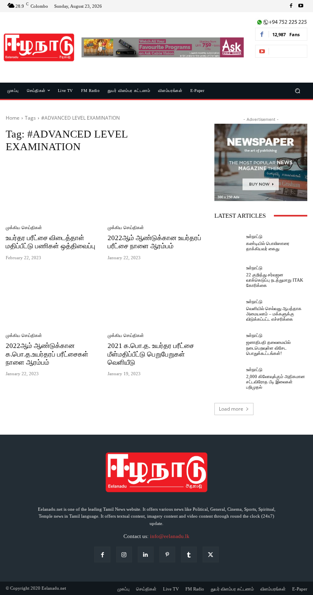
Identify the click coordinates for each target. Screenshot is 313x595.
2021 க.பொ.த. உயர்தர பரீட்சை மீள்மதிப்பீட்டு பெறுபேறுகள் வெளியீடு (151, 354)
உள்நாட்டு (254, 236)
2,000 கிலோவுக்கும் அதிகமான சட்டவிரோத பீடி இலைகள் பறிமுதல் (275, 381)
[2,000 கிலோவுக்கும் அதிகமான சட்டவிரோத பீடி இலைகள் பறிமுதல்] (228, 378)
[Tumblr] (189, 554)
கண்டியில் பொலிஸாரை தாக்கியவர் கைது (267, 246)
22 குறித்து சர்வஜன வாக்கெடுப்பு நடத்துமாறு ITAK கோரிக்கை (274, 280)
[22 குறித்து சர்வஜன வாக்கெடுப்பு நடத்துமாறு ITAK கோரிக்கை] (228, 277)
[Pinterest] (167, 554)
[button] (298, 90)
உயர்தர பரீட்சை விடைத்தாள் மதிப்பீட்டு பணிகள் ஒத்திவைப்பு (50, 242)
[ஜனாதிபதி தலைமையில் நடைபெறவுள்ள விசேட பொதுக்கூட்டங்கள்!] (228, 345)
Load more (231, 408)
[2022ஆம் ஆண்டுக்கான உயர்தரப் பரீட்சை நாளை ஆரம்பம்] (155, 190)
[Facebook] (291, 6)
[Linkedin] (146, 554)
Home (13, 117)
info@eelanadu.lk (170, 536)
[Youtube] (301, 6)
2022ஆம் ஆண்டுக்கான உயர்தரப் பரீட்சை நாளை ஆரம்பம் (154, 242)
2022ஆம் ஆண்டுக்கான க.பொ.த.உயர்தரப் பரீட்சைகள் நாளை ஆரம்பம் (47, 354)
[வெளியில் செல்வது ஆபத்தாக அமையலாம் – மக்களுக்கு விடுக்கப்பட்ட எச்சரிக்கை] (228, 311)
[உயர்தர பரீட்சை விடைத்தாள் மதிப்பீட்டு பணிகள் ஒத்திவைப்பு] (53, 190)
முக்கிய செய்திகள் (24, 227)
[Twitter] (210, 554)
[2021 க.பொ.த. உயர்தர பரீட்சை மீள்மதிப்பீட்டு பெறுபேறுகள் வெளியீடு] (155, 298)
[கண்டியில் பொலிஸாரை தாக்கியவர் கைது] (228, 243)
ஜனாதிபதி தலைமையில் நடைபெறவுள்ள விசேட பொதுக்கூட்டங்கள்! (268, 347)
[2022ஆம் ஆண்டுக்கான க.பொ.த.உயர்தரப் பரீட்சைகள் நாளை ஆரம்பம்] (53, 298)
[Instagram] (124, 554)
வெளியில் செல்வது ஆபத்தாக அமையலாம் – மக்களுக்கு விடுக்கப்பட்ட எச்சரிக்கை (274, 314)
